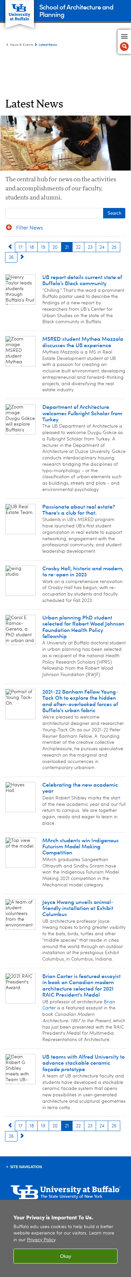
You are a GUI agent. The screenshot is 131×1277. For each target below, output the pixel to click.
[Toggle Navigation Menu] (124, 42)
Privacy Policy (41, 1240)
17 (20, 247)
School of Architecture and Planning (76, 10)
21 (67, 247)
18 (32, 247)
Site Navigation (26, 1167)
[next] (22, 257)
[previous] (10, 247)
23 (90, 247)
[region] (65, 1238)
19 (43, 247)
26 (11, 257)
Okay (65, 1256)
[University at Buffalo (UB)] (19, 10)
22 (78, 247)
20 (55, 247)
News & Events (21, 45)
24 (101, 247)
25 (114, 247)
